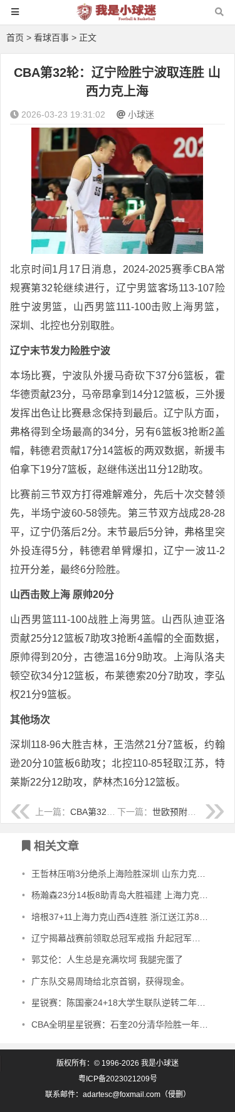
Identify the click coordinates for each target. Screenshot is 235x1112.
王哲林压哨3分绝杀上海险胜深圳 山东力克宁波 (122, 874)
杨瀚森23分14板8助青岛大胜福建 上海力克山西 (124, 895)
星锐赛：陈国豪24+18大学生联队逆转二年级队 (122, 1003)
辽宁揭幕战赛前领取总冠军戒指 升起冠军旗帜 (120, 938)
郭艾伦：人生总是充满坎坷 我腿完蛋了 (107, 959)
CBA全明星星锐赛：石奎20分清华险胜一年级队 (124, 1024)
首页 (15, 38)
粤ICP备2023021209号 (117, 1078)
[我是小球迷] (117, 18)
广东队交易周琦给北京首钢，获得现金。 (110, 981)
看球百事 (51, 38)
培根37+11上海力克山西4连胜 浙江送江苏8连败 (124, 917)
